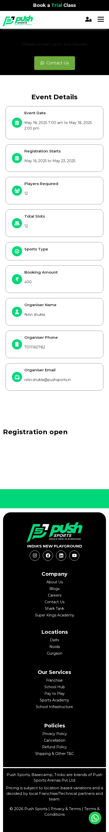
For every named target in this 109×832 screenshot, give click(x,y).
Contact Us (57, 63)
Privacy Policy (54, 733)
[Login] (89, 19)
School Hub (54, 687)
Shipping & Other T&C (54, 753)
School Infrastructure (54, 706)
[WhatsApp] (95, 818)
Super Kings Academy (54, 615)
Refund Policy (54, 747)
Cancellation (54, 740)
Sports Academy (54, 700)
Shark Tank (54, 608)
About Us (54, 582)
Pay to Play (54, 693)
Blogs (54, 588)
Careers (54, 595)
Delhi (54, 640)
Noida (54, 646)
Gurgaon (54, 653)
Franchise (54, 680)
